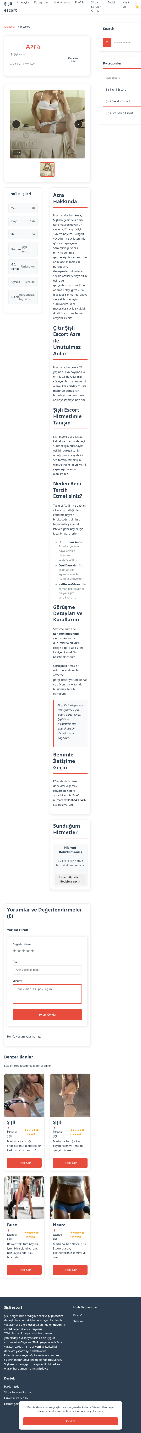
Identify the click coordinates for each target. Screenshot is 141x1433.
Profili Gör (24, 1163)
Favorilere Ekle (73, 59)
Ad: (15, 961)
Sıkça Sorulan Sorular (96, 7)
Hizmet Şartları (14, 1404)
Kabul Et (70, 1421)
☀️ (137, 7)
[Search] (107, 42)
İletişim (112, 2)
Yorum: (17, 981)
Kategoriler (41, 2)
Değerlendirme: (22, 944)
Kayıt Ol (78, 1315)
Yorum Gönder (47, 1014)
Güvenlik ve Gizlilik (16, 1398)
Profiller (80, 2)
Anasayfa (23, 2)
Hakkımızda (62, 2)
